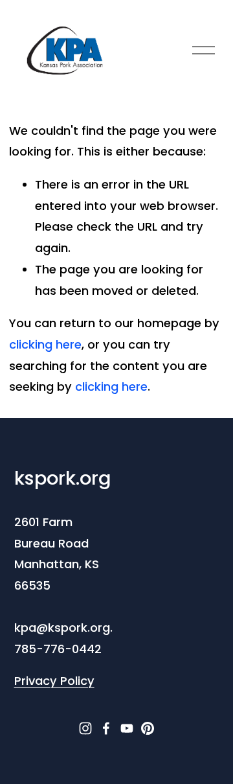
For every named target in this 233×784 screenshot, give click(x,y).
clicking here (45, 344)
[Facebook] (106, 728)
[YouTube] (126, 728)
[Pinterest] (147, 728)
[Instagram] (85, 728)
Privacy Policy (54, 681)
